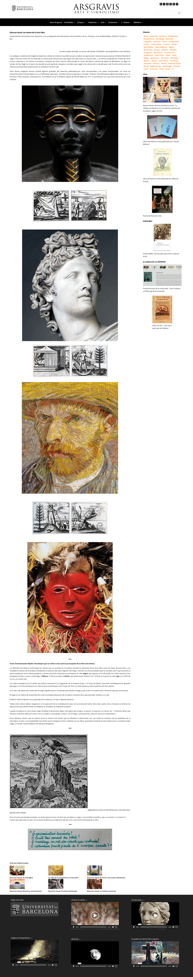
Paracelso (147, 63)
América (162, 36)
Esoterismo (112, 23)
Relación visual (174, 63)
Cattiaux (156, 41)
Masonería (154, 58)
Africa (146, 36)
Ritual (146, 66)
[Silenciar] (53, 965)
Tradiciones (92, 23)
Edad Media (148, 47)
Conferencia (174, 41)
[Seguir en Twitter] (167, 4)
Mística (147, 61)
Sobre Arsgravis (56, 23)
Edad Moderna (161, 47)
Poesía (164, 63)
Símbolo (176, 66)
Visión (167, 69)
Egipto (171, 47)
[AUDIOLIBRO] (162, 237)
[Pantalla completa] (56, 965)
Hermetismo (169, 52)
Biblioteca (137, 23)
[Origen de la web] (35, 909)
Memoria (164, 58)
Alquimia (154, 36)
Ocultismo (174, 61)
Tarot (146, 69)
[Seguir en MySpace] (161, 4)
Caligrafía (147, 41)
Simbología (167, 66)
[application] (35, 953)
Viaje (161, 69)
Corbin (146, 44)
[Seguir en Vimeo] (174, 4)
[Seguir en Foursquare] (177, 4)
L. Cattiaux (125, 23)
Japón (174, 55)
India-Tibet (159, 55)
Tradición (154, 69)
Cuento (166, 44)
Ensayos (80, 23)
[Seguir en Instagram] (170, 4)
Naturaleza (163, 61)
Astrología (160, 39)
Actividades (68, 23)
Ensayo (157, 50)
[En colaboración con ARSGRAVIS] (162, 275)
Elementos (148, 50)
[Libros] (162, 90)
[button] (35, 953)
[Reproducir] (13, 965)
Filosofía (173, 50)
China (164, 41)
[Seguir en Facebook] (164, 4)
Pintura (156, 63)
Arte (102, 23)
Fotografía (148, 52)
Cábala (174, 44)
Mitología (174, 58)
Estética (165, 50)
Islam (168, 55)
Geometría (158, 52)
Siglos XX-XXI (155, 66)
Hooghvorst (148, 55)
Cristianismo (156, 44)
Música (154, 61)
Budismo (169, 39)
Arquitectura (149, 39)
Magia (146, 58)
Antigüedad (173, 36)
